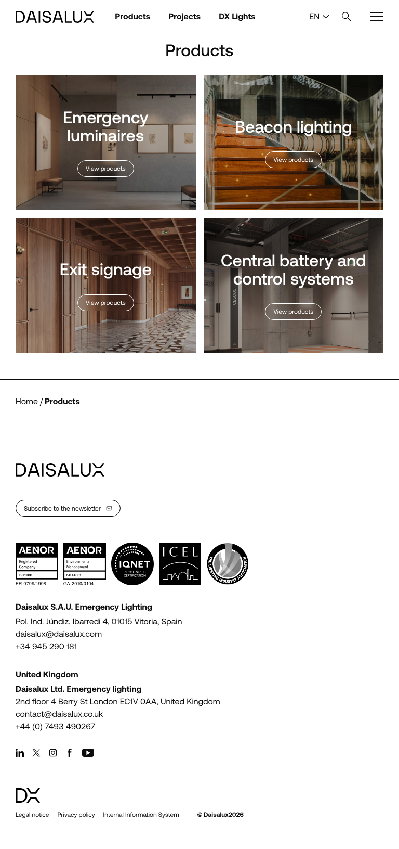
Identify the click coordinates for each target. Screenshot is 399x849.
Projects (184, 16)
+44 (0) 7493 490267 (55, 726)
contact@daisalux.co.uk (59, 714)
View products (106, 168)
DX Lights (237, 16)
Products (132, 16)
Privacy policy (76, 814)
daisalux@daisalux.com (59, 634)
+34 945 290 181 (46, 646)
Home (27, 401)
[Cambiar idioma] (326, 16)
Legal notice (32, 814)
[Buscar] (346, 16)
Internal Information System (141, 814)
